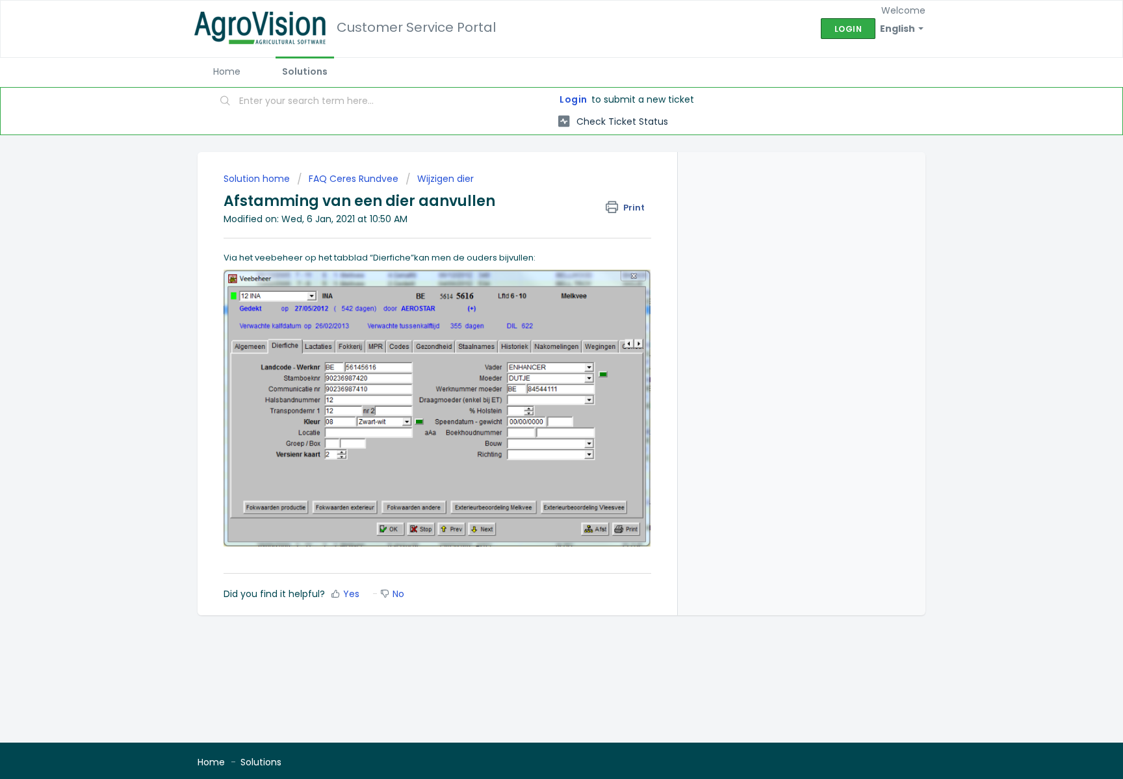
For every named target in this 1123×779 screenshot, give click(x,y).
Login (573, 99)
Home (226, 71)
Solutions (305, 71)
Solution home (258, 178)
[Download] (537, 219)
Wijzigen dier (445, 178)
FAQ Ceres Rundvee (353, 178)
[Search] (225, 102)
